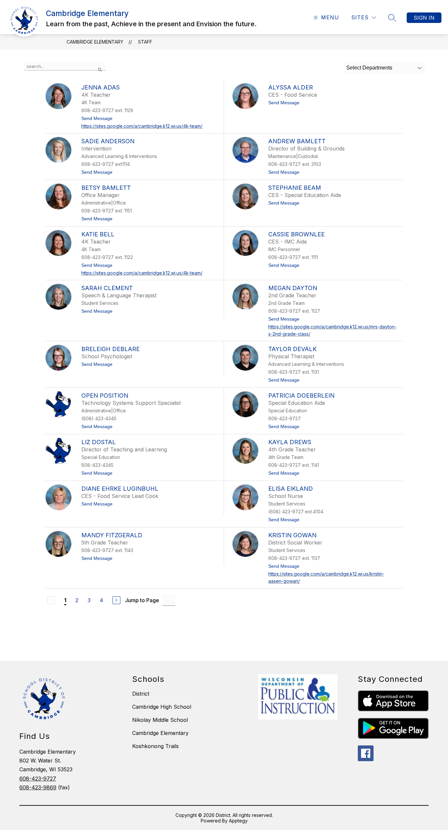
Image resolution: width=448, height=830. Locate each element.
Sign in (424, 17)
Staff (145, 42)
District (140, 693)
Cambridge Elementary (95, 42)
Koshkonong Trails (155, 746)
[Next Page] (116, 600)
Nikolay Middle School (160, 720)
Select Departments (369, 67)
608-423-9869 (37, 787)
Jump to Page (142, 600)
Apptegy (238, 820)
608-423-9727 (37, 778)
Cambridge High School (161, 706)
